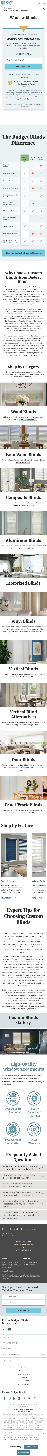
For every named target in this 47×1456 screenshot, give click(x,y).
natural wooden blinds (28, 419)
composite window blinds (23, 505)
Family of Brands (11, 1343)
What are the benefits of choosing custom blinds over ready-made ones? (21, 1168)
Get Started (23, 66)
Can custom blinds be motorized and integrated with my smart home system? (21, 1204)
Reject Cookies (31, 1447)
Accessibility (23, 1377)
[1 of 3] (22, 1053)
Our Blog (7, 1360)
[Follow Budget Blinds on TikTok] (34, 1398)
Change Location (7, 1236)
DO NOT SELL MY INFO (23, 1381)
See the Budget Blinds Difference (23, 253)
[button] (8, 10)
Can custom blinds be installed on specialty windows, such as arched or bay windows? (21, 1215)
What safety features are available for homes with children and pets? (21, 1194)
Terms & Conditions (23, 1374)
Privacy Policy (25, 99)
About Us (7, 1349)
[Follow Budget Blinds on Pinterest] (29, 1398)
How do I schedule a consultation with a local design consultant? (22, 1176)
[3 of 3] (24, 1053)
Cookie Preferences (23, 1384)
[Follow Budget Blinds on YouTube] (19, 1398)
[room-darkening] (14, 855)
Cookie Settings (16, 1447)
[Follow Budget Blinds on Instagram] (9, 1398)
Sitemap (23, 1367)
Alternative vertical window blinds (16, 722)
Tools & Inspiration (12, 1354)
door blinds (24, 765)
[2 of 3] (23, 1053)
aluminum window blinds (14, 546)
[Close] (43, 1433)
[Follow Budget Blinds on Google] (9, 1329)
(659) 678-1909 (44, 9)
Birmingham (8, 8)
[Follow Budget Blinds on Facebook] (4, 1398)
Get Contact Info (21, 10)
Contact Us (8, 1337)
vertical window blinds (27, 677)
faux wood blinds (23, 462)
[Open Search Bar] (40, 3)
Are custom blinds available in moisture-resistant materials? (18, 1185)
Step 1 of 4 (24, 54)
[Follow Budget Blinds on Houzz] (14, 1398)
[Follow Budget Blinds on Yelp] (4, 1329)
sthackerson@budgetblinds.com (23, 1244)
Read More (6, 898)
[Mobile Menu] (45, 3)
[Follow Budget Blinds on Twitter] (24, 1398)
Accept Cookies (23, 1452)
